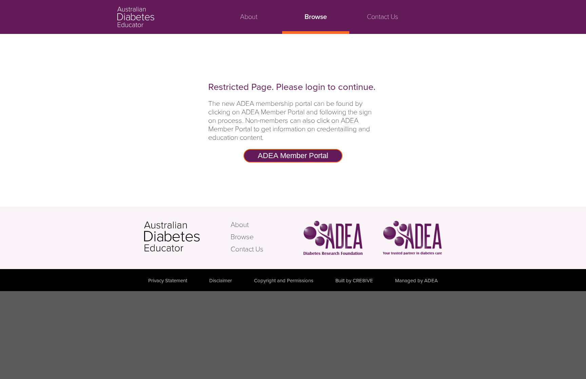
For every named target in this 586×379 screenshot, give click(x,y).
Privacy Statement (167, 281)
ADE (186, 236)
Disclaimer (220, 281)
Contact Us (382, 17)
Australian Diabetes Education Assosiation (412, 238)
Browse (316, 17)
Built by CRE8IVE (354, 281)
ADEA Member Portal (293, 155)
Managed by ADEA (416, 281)
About (248, 17)
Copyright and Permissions (283, 281)
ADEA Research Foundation (333, 238)
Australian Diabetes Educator (161, 17)
